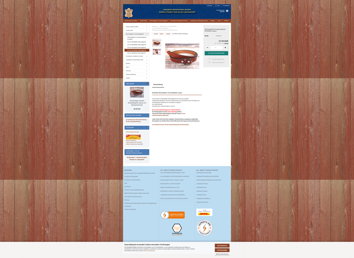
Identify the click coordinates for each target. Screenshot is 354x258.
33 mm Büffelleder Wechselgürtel (136, 44)
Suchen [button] (210, 5)
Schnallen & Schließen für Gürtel (178, 20)
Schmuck (128, 70)
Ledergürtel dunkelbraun (203, 198)
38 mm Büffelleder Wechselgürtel (136, 42)
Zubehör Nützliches (131, 74)
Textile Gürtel (143, 20)
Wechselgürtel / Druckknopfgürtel (159, 20)
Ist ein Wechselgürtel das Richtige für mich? (172, 172)
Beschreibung (158, 84)
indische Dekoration (131, 144)
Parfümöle (139, 142)
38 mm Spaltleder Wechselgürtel (136, 53)
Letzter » (168, 34)
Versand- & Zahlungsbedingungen (134, 190)
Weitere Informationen (222, 254)
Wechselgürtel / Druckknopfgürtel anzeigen (136, 38)
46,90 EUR (136, 109)
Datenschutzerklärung (149, 250)
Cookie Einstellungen (130, 209)
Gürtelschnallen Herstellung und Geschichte (208, 180)
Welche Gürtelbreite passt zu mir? (169, 187)
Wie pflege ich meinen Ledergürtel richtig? (172, 191)
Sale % (219, 20)
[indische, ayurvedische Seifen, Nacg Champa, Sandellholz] (134, 142)
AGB (125, 183)
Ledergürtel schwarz (202, 183)
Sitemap (126, 200)
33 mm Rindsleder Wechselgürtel (136, 50)
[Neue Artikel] (147, 84)
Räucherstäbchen (131, 140)
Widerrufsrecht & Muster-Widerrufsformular (136, 193)
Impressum (127, 186)
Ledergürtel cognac (201, 191)
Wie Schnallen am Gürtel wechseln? (170, 183)
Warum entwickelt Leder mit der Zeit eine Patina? (174, 198)
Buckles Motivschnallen (131, 20)
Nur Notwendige (222, 250)
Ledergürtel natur (201, 195)
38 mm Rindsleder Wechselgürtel (136, 47)
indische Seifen (130, 142)
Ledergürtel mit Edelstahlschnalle (199, 20)
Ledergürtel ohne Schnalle (203, 172)
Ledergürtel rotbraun (202, 202)
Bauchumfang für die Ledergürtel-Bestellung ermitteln (139, 173)
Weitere (226, 20)
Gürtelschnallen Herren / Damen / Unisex (172, 180)
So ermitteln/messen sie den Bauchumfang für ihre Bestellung (170, 124)
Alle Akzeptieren (222, 245)
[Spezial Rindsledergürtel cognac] (137, 92)
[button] (207, 48)
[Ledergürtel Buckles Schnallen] (132, 13)
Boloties (213, 20)
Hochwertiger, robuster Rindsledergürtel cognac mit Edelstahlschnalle (137, 103)
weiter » (162, 34)
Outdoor (128, 78)
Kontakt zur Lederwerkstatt (132, 180)
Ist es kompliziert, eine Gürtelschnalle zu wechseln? (174, 176)
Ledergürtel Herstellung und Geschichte (207, 176)
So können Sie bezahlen (131, 176)
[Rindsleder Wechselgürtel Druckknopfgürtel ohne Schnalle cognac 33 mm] (182, 56)
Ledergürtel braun (201, 187)
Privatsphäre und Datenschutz (133, 196)
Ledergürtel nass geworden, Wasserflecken (172, 195)
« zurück (155, 34)
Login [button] (218, 5)
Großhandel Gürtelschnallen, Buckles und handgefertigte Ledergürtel (140, 205)
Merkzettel (226, 5)
